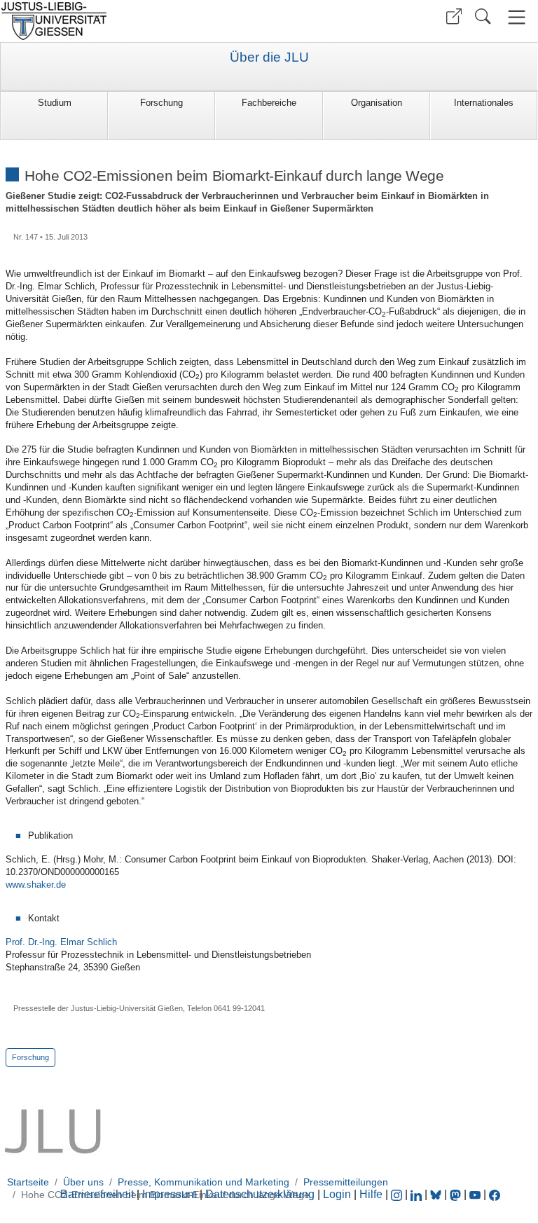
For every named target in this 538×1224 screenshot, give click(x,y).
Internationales (483, 102)
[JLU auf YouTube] (475, 1194)
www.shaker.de (36, 884)
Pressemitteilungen (345, 1182)
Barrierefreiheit (97, 1194)
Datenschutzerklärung (260, 1194)
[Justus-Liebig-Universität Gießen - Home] (132, 21)
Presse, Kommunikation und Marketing (203, 1182)
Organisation (376, 102)
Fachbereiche (269, 102)
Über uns (83, 1182)
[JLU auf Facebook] (494, 1194)
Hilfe (370, 1194)
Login (338, 1194)
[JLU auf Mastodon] (457, 1194)
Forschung (161, 102)
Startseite (28, 1182)
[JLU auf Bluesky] (437, 1194)
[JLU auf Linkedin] (418, 1194)
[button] (454, 16)
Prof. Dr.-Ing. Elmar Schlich (61, 942)
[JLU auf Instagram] (398, 1194)
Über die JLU (269, 57)
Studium (54, 102)
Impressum (169, 1194)
